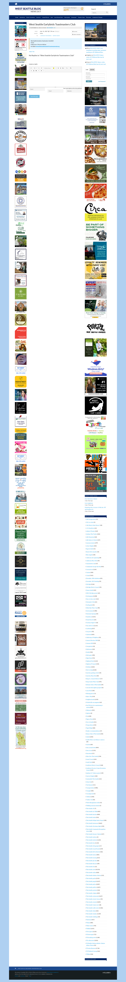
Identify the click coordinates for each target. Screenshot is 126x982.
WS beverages (89, 934)
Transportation (90, 788)
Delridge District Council (92, 587)
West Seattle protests (91, 890)
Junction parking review (92, 673)
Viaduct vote (89, 800)
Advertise (22, 17)
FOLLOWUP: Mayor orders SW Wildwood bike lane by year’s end (95, 57)
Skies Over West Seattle (92, 756)
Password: (88, 76)
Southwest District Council (93, 765)
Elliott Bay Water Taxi (91, 608)
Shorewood (89, 753)
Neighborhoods (90, 699)
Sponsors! (73, 17)
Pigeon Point (89, 719)
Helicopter (89, 655)
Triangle (88, 791)
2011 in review (90, 522)
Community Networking (46, 35)
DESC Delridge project (92, 593)
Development (89, 596)
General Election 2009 (92, 640)
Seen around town (91, 747)
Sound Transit (89, 759)
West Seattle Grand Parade (93, 849)
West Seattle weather (91, 914)
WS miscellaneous (91, 948)
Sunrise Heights (90, 776)
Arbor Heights (90, 546)
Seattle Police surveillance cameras (95, 740)
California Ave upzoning (92, 558)
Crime (87, 575)
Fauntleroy (89, 617)
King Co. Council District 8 (93, 679)
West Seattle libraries (91, 863)
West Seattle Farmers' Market (93, 834)
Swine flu (88, 782)
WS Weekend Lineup (91, 951)
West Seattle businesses (92, 823)
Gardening (89, 628)
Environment (89, 611)
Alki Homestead (90, 537)
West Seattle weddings (92, 917)
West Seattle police (91, 884)
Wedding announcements (93, 805)
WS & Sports (89, 931)
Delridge (88, 584)
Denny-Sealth (89, 590)
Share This (31, 51)
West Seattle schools (91, 902)
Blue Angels (89, 555)
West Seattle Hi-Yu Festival (93, 852)
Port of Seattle (89, 722)
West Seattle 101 (90, 808)
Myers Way (89, 696)
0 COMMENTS (50, 27)
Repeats (57, 31)
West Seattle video (91, 911)
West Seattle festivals (91, 840)
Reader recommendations (93, 731)
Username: (88, 72)
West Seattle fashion (91, 837)
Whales (88, 923)
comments (22, 976)
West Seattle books (91, 817)
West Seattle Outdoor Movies (93, 875)
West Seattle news (90, 869)
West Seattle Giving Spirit (92, 846)
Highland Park (90, 661)
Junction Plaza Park (91, 676)
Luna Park (89, 690)
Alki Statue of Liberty (91, 540)
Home (16, 17)
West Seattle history (91, 855)
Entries (16, 976)
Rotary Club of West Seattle (93, 734)
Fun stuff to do (90, 625)
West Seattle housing (91, 858)
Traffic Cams (81, 17)
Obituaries (67, 17)
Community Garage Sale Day (93, 566)
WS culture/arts (90, 940)
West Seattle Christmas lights (93, 826)
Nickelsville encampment (93, 702)
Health (88, 652)
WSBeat (88, 954)
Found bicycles (90, 620)
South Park (89, 762)
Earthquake (89, 605)
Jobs (52, 17)
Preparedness (89, 725)
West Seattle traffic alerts (92, 908)
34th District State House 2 (93, 525)
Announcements (90, 543)
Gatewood (88, 634)
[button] (76, 34)
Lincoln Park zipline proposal (94, 687)
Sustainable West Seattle (92, 779)
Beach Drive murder (91, 552)
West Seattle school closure (93, 899)
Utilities (88, 797)
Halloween (89, 649)
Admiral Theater (90, 531)
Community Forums (97, 17)
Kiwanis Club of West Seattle (93, 685)
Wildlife (88, 928)
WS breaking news (91, 937)
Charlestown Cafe (90, 563)
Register (92, 69)
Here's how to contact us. (53, 972)
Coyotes (88, 572)
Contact (38, 17)
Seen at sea (89, 750)
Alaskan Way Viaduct (91, 534)
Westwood (89, 920)
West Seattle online (91, 872)
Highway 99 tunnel (91, 664)
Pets (87, 716)
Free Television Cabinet (91, 499)
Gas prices (89, 631)
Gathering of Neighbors (92, 637)
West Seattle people (91, 881)
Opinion (88, 713)
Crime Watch (45, 17)
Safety (87, 737)
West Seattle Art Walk (91, 811)
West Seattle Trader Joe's (92, 905)
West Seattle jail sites (91, 860)
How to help (89, 670)
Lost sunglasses (89, 503)
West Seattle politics (91, 887)
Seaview (88, 744)
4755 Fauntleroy (90, 528)
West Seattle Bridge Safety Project (94, 820)
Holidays (88, 667)
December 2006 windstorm (93, 578)
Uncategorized (90, 794)
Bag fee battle (89, 549)
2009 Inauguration (91, 519)
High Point (89, 658)
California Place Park (91, 561)
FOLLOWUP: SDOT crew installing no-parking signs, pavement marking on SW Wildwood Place (96, 50)
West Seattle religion (91, 893)
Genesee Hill (89, 643)
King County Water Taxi (92, 682)
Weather (88, 17)
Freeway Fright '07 (91, 622)
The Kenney (89, 785)
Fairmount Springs (91, 614)
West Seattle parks (91, 878)
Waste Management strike (93, 802)
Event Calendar (30, 17)
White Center (89, 926)
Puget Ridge (89, 728)
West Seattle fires (90, 843)
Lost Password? (102, 81)
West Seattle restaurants (92, 896)
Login (87, 69)
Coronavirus (89, 569)
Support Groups (56, 35)
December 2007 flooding (92, 581)
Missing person (90, 693)
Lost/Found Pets (58, 17)
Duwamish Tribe (90, 602)
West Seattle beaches (91, 814)
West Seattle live (90, 866)
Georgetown (89, 646)
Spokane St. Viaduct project (93, 773)
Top (30, 976)
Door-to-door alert (91, 599)
